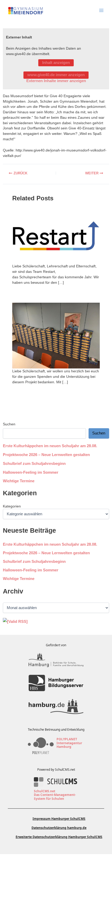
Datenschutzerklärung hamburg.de (59, 828)
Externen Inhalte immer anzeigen (56, 81)
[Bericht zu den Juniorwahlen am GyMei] (28, 173)
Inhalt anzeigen (56, 63)
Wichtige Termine (18, 481)
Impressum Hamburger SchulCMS (59, 818)
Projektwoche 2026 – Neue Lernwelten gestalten (46, 455)
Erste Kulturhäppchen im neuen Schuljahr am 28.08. (50, 446)
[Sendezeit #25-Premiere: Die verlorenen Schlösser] (84, 173)
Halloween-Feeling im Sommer (30, 472)
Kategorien (12, 506)
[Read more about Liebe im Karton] (55, 335)
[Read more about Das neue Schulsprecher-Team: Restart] (55, 236)
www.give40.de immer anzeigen (56, 75)
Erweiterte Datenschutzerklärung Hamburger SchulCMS (59, 837)
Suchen (9, 424)
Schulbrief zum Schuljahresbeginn (34, 463)
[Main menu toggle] (101, 10)
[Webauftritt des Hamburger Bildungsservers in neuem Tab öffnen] (56, 683)
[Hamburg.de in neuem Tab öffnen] (56, 706)
